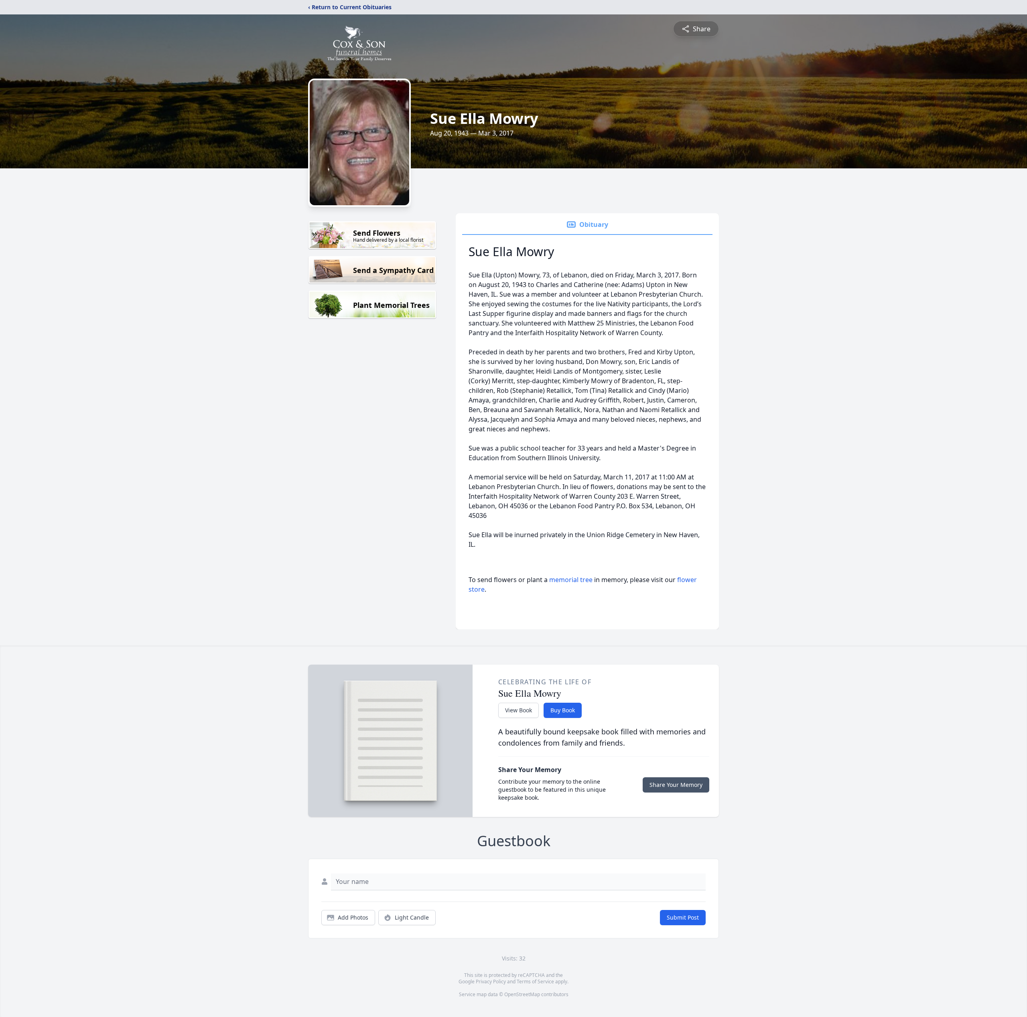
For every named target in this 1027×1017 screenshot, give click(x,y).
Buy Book (562, 710)
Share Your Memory (675, 785)
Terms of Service (535, 981)
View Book (518, 710)
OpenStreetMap (522, 994)
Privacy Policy (491, 981)
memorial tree (571, 579)
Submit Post (683, 917)
